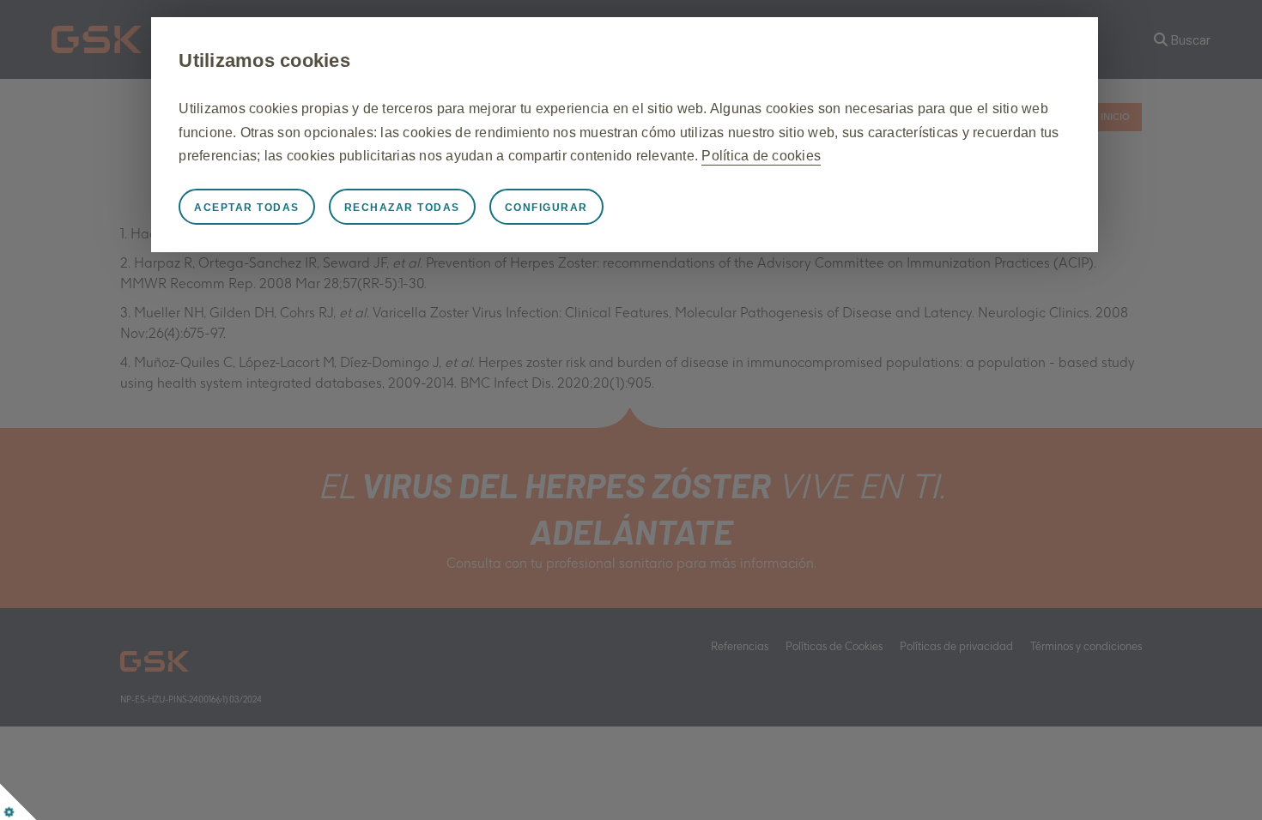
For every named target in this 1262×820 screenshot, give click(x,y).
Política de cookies (761, 155)
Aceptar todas (247, 208)
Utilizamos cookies (264, 60)
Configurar (546, 208)
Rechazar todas (402, 208)
